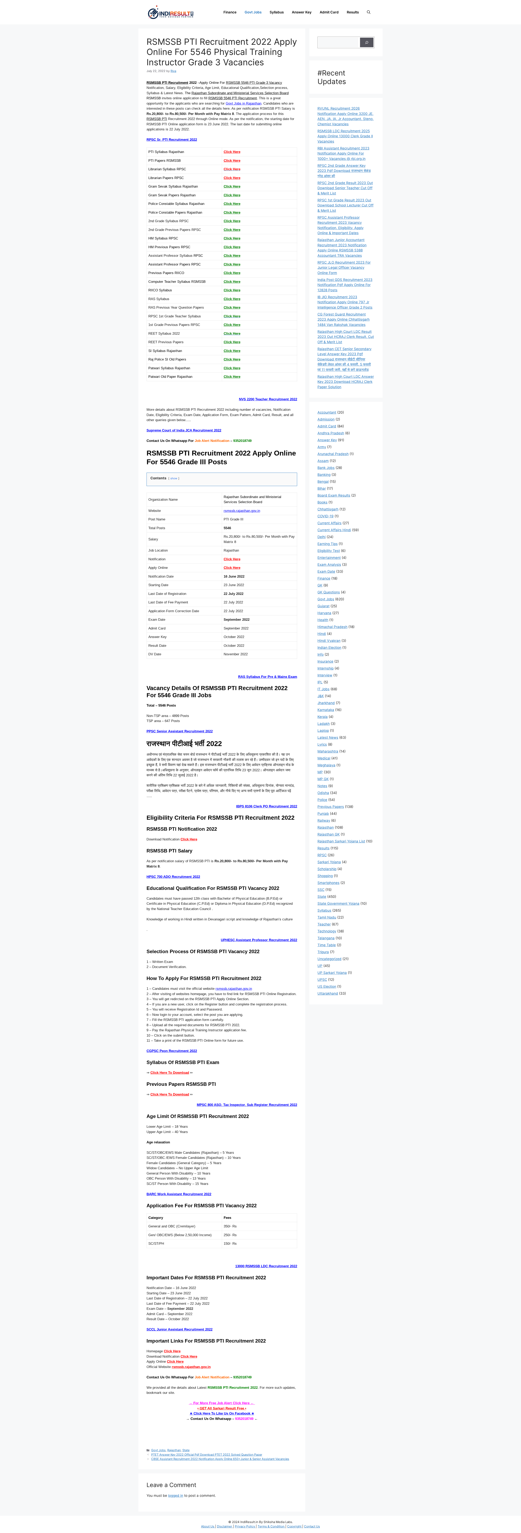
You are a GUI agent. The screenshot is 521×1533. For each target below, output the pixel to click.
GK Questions (328, 592)
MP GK (323, 779)
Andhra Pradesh (330, 433)
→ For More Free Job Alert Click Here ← (222, 1403)
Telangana (326, 938)
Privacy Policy (245, 1526)
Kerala (322, 717)
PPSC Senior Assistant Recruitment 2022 (180, 731)
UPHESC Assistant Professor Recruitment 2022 (259, 940)
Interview (324, 675)
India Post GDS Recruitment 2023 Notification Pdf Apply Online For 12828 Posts (344, 285)
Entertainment (329, 558)
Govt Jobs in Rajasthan (243, 103)
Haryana (324, 613)
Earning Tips (327, 544)
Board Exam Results (333, 495)
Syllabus (277, 12)
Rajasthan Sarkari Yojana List (341, 841)
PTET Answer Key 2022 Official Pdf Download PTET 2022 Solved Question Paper (206, 1454)
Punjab (323, 814)
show (173, 478)
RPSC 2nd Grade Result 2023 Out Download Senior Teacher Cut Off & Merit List (345, 188)
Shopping (325, 876)
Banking (324, 475)
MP (320, 772)
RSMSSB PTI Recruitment (167, 83)
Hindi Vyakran (328, 641)
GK (319, 585)
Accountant (326, 412)
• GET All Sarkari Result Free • (221, 1408)
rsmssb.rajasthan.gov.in (242, 511)
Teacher (324, 924)
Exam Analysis (329, 565)
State (185, 1450)
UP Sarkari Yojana (332, 973)
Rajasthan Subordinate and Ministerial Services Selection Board (240, 93)
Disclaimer (225, 1526)
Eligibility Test (328, 551)
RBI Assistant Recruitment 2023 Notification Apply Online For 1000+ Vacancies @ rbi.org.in (343, 153)
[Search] (366, 42)
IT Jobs (323, 689)
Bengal (323, 482)
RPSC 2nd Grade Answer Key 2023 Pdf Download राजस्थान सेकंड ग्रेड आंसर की (344, 171)
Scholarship (326, 869)
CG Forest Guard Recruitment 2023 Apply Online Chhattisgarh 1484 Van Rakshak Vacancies (343, 319)
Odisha (323, 793)
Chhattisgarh (327, 509)
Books (322, 502)
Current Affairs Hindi (334, 530)
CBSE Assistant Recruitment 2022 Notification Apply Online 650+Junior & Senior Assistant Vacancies (220, 1459)
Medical (323, 758)
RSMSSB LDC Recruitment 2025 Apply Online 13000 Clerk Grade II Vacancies (345, 136)
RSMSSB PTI (157, 119)
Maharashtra (327, 751)
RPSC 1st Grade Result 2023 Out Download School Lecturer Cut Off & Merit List (345, 205)
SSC (320, 890)
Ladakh (323, 724)
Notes (322, 786)
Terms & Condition (271, 1526)
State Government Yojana (338, 903)
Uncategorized (329, 959)
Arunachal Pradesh (333, 454)
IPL (320, 682)
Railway (323, 820)
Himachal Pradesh (332, 627)
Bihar (321, 488)
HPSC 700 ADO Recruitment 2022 (173, 877)
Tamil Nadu (326, 917)
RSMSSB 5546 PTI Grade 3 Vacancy (254, 83)
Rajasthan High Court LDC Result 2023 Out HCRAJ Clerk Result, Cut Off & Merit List (345, 337)
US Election (326, 986)
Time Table (326, 945)
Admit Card (329, 12)
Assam (323, 461)
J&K (320, 696)
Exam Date (326, 571)
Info (320, 654)
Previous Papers (330, 807)
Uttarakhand (327, 993)
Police (322, 800)
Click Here (232, 161)
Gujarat (323, 606)
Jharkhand (326, 703)
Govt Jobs (253, 12)
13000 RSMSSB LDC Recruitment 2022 (266, 1266)
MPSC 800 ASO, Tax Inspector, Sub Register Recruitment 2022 (247, 1105)
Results (353, 12)
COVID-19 (325, 516)
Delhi (321, 537)
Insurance (325, 661)
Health (322, 620)
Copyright (294, 1526)
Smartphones (328, 883)
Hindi (321, 634)
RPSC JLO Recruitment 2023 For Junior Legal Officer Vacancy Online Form (344, 267)
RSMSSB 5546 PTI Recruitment (232, 98)
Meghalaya (326, 765)
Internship (325, 668)
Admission (326, 419)
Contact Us (312, 1526)
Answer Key (302, 12)
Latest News (327, 737)
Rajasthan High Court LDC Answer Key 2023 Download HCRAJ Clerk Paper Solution (345, 382)
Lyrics (322, 744)
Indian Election (329, 648)
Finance (229, 12)
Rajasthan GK (328, 834)
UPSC (322, 980)
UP (319, 966)
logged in (175, 1496)
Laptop (323, 731)
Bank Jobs (326, 468)
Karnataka (325, 710)
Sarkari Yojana (329, 862)
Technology (326, 931)
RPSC (322, 855)
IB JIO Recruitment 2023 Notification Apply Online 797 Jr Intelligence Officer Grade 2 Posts (344, 302)
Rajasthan (174, 1450)
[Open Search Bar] (368, 12)
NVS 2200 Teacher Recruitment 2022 (268, 399)
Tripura (323, 952)
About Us (208, 1526)
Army (321, 447)
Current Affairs (329, 523)
